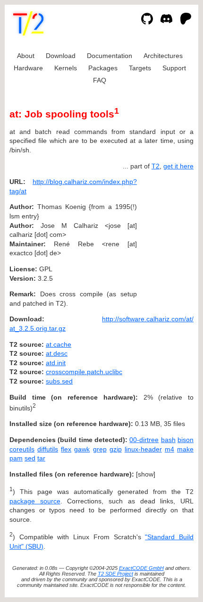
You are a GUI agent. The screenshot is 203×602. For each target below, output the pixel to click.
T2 (156, 166)
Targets (140, 68)
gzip (116, 449)
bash (168, 439)
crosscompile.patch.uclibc (84, 372)
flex (66, 449)
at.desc (57, 353)
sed (30, 458)
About (25, 55)
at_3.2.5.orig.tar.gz (37, 328)
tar (41, 458)
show (145, 474)
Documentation (109, 55)
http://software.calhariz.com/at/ (148, 319)
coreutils (21, 449)
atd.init (56, 363)
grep (100, 449)
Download (61, 55)
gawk (82, 449)
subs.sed (59, 381)
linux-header (143, 449)
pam (16, 458)
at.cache (58, 344)
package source (34, 501)
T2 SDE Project (115, 574)
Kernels (65, 68)
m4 (169, 449)
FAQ (99, 80)
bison (186, 439)
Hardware (28, 68)
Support (174, 68)
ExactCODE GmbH (141, 568)
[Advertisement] (165, 238)
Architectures (163, 55)
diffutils (47, 449)
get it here (178, 166)
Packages (103, 68)
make (185, 449)
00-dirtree (144, 439)
